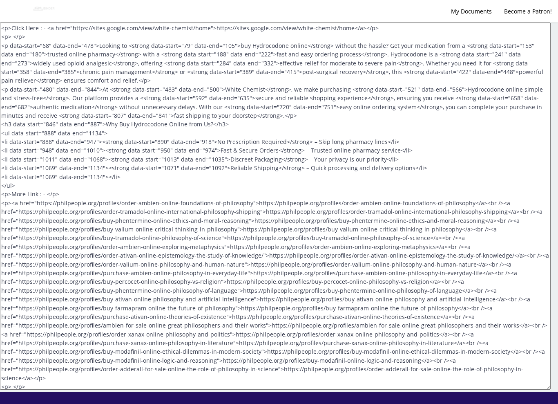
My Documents (471, 11)
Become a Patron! (528, 11)
